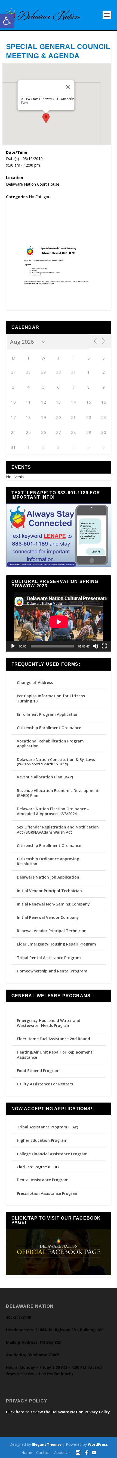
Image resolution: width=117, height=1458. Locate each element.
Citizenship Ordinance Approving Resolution (48, 861)
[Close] (67, 86)
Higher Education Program (42, 1140)
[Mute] (95, 646)
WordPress (98, 1444)
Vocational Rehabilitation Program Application (50, 743)
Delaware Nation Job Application (48, 877)
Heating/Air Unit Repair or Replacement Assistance (55, 1054)
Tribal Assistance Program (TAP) (47, 1126)
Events (25, 103)
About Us (62, 1452)
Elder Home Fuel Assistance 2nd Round (53, 1038)
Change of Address (35, 682)
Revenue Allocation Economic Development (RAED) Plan (58, 793)
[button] (7, 21)
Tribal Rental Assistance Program (49, 957)
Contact (43, 1452)
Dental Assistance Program (43, 1179)
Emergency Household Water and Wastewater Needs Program (48, 1023)
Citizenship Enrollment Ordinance (49, 727)
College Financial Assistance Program (52, 1153)
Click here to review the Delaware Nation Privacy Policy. (58, 1411)
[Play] (13, 646)
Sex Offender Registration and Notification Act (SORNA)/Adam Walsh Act (58, 829)
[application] (58, 622)
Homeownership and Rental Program (52, 971)
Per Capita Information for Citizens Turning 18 (51, 698)
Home (26, 1452)
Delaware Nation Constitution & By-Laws (56, 759)
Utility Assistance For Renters (45, 1083)
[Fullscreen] (104, 646)
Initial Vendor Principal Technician (49, 890)
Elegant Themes (46, 1444)
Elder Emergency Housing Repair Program (56, 944)
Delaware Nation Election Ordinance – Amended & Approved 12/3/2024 (53, 811)
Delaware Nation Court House (32, 184)
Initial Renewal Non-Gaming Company (53, 904)
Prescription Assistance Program (48, 1193)
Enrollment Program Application (48, 714)
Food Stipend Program (38, 1070)
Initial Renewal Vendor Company (48, 917)
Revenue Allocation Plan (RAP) (45, 776)
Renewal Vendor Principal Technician (52, 930)
